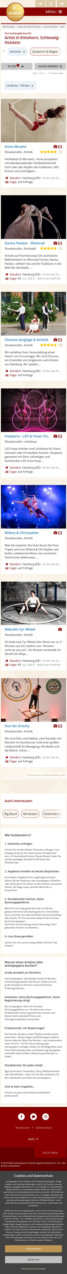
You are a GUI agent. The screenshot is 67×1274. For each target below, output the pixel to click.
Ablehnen (34, 1259)
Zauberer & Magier (45, 52)
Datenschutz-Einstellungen (34, 1268)
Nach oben (50, 1152)
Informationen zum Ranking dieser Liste (46, 774)
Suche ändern (48, 66)
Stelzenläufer (53, 814)
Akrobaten (30, 814)
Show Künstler (51, 26)
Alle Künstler (9, 26)
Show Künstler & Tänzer (29, 26)
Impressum (22, 1127)
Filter (13, 66)
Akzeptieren (33, 1248)
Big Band (10, 814)
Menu (51, 11)
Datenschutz (44, 1127)
